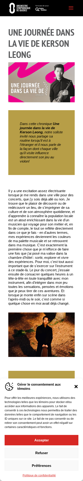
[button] (76, 386)
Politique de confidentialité (39, 475)
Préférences (41, 466)
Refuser (41, 453)
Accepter (41, 440)
